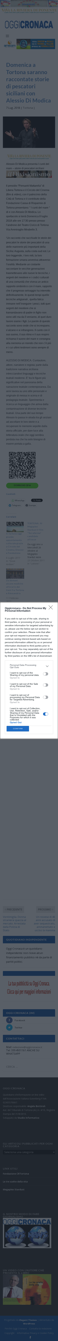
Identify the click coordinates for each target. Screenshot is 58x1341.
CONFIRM (18, 728)
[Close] (52, 608)
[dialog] (29, 670)
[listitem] (29, 666)
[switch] (45, 673)
